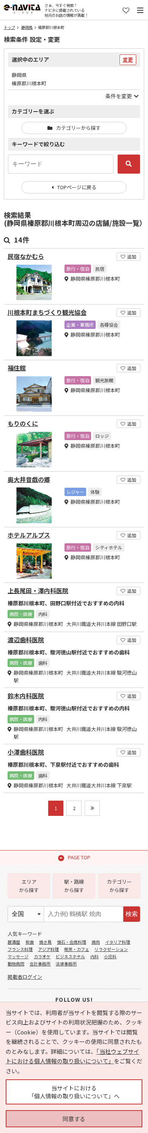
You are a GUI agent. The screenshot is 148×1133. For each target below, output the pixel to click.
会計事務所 (40, 964)
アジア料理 (48, 949)
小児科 (110, 956)
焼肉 (95, 942)
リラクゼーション (111, 949)
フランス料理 (20, 949)
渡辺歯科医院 (26, 640)
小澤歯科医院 (26, 752)
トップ (9, 27)
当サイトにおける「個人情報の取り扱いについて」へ (74, 1092)
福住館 (17, 368)
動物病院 (16, 964)
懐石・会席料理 (71, 942)
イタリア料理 (117, 942)
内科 (94, 956)
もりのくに (23, 424)
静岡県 (27, 27)
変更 (128, 59)
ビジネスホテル (70, 956)
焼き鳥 (45, 942)
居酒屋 (14, 942)
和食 (29, 942)
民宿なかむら (26, 256)
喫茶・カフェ (76, 949)
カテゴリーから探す (78, 127)
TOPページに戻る (76, 187)
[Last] (92, 808)
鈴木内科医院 (26, 696)
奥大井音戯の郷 (29, 480)
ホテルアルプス (29, 535)
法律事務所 (66, 964)
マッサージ (18, 956)
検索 (132, 914)
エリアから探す (29, 886)
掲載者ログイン (25, 976)
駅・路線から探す (74, 886)
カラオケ (42, 956)
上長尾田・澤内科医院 (38, 591)
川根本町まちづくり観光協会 (47, 312)
